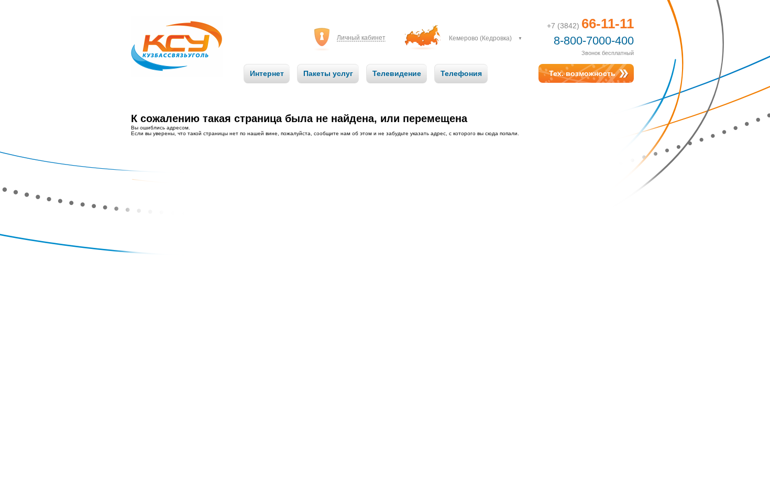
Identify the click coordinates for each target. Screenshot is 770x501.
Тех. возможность (582, 73)
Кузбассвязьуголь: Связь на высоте (176, 36)
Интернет (267, 73)
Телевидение (396, 73)
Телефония (461, 73)
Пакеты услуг (328, 73)
